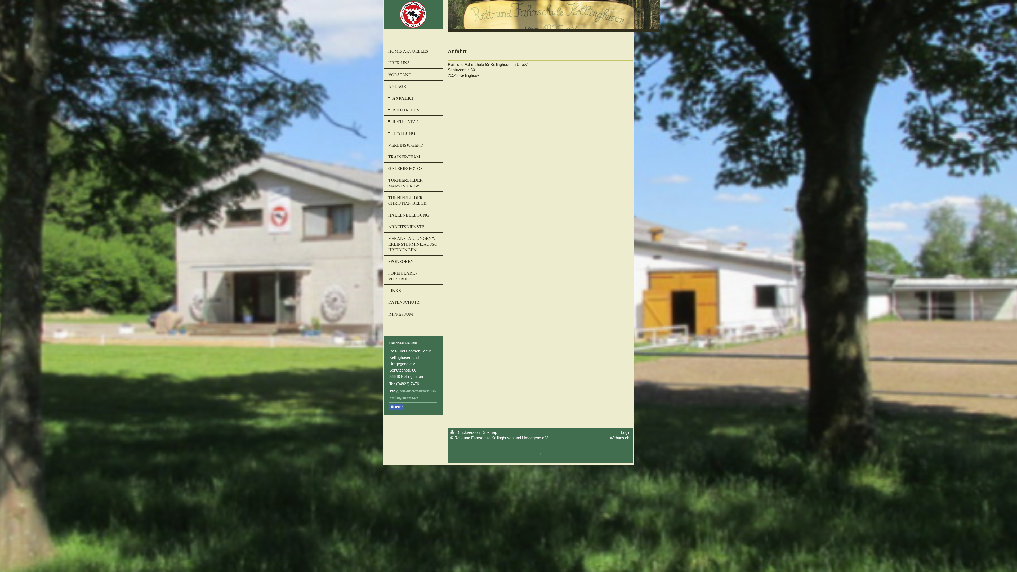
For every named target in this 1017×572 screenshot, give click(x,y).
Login (625, 432)
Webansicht (620, 438)
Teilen (398, 407)
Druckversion (468, 432)
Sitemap (490, 432)
